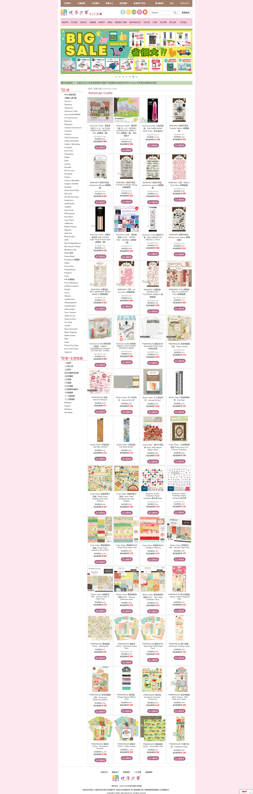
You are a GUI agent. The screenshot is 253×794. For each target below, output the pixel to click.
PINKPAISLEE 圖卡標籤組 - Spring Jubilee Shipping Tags (179, 596)
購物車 (161, 3)
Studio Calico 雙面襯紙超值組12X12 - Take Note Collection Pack (152, 597)
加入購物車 (100, 147)
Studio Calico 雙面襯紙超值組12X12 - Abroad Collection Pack (126, 596)
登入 (172, 3)
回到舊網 (123, 3)
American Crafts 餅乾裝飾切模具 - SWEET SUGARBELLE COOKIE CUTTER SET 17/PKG (100, 347)
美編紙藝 (93, 22)
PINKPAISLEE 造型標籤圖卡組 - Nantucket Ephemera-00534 (100, 697)
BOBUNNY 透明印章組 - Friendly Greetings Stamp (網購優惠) (126, 184)
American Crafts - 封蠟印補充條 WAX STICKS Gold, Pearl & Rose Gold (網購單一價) (100, 238)
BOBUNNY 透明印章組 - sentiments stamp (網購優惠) (153, 185)
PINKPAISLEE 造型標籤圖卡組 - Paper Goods (179, 345)
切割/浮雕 (163, 22)
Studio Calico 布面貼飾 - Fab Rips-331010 (100, 446)
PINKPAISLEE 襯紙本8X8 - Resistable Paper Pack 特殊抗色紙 (152, 346)
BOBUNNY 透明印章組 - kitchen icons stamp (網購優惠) (179, 237)
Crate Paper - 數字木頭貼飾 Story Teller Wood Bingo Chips (152, 447)
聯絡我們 (126, 772)
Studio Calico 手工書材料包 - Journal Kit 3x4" (152, 398)
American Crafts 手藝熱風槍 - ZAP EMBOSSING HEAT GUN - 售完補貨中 (153, 128)
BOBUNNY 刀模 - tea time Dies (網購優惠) (126, 290)
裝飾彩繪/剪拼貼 (135, 22)
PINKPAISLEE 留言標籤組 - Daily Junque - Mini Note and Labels (179, 697)
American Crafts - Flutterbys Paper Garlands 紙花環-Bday (152, 496)
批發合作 (104, 772)
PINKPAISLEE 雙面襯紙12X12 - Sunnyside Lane (153, 745)
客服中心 (109, 3)
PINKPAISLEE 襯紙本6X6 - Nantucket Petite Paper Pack (152, 646)
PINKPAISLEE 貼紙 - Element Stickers (100, 398)
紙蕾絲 (110, 22)
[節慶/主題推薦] (74, 358)
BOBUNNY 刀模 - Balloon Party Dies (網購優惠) (179, 183)
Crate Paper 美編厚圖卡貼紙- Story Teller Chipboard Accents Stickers (126, 497)
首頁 (90, 89)
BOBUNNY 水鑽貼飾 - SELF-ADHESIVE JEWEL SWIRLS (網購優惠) (100, 291)
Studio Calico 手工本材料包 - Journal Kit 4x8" (126, 398)
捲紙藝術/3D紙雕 (121, 22)
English (185, 3)
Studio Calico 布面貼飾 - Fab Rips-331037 (126, 446)
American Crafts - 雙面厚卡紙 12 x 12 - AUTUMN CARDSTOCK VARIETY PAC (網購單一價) (100, 129)
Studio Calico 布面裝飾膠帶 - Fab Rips (179, 398)
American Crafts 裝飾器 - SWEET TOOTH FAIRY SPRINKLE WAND (126, 346)
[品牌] (74, 90)
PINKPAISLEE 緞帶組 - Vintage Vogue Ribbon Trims (126, 697)
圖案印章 (65, 22)
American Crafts (110, 89)
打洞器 (154, 22)
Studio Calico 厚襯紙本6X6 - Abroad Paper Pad (179, 546)
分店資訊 (95, 3)
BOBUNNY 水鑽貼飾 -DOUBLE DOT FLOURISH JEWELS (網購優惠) (153, 293)
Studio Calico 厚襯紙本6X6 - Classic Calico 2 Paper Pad (100, 596)
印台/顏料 (74, 22)
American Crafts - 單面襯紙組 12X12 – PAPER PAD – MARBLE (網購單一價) (126, 239)
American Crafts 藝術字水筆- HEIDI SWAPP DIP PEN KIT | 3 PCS (153, 237)
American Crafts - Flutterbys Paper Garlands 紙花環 (179, 495)
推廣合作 (115, 772)
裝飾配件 (102, 22)
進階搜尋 (186, 13)
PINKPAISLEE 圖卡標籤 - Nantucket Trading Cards (179, 645)
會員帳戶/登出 (139, 3)
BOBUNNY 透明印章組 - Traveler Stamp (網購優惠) (179, 128)
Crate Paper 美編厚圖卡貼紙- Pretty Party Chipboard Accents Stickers (100, 497)
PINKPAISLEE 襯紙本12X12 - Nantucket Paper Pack (126, 646)
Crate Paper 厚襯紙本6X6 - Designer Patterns (153, 546)
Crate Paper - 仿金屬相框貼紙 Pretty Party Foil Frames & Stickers (179, 447)
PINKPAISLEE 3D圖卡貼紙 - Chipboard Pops (179, 745)
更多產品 (183, 22)
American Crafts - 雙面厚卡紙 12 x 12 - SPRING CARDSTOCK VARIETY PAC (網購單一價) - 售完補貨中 (126, 131)
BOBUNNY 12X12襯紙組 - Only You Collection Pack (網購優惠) (179, 291)
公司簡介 (67, 3)
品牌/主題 (172, 22)
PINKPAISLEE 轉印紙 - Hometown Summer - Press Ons (152, 697)
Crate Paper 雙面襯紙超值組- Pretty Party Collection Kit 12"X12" (100, 547)
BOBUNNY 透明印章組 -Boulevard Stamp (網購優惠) (100, 185)
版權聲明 (148, 772)
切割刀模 (146, 22)
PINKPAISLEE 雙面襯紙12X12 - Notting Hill (100, 645)
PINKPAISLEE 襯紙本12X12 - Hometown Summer (100, 746)
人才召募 (137, 772)
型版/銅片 (83, 22)
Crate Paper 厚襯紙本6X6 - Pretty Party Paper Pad (126, 546)
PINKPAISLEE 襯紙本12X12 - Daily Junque (126, 745)
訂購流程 (81, 3)
